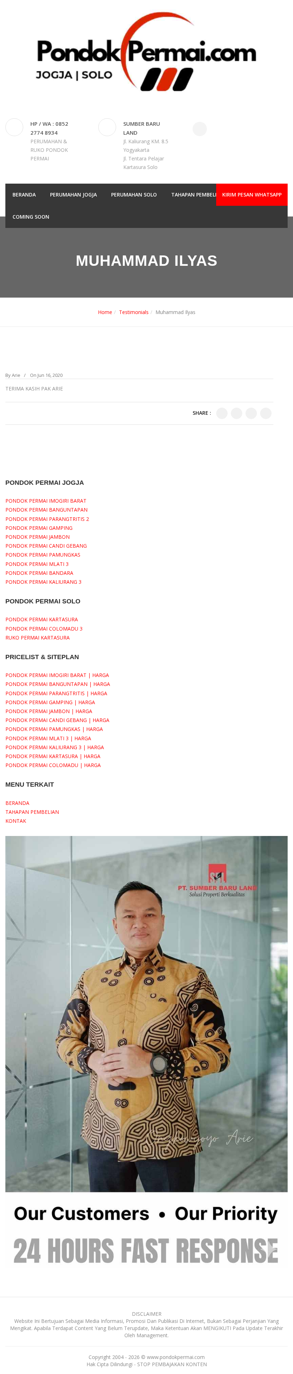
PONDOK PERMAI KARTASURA (41, 619)
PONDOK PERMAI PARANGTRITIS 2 (47, 519)
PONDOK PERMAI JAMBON (37, 536)
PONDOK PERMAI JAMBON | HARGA (48, 711)
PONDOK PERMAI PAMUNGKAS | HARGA (54, 729)
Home (105, 312)
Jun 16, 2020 (50, 375)
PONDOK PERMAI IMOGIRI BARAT (45, 500)
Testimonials (134, 312)
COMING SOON (31, 216)
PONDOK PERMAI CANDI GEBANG (46, 545)
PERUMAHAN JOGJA (73, 194)
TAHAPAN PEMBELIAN (197, 194)
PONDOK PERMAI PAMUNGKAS (42, 554)
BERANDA (24, 194)
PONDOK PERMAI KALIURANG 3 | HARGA (54, 747)
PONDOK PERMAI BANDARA (39, 572)
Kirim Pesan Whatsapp (252, 194)
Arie (16, 375)
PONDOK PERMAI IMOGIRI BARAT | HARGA (57, 675)
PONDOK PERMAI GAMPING (39, 527)
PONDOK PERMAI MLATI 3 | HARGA (48, 738)
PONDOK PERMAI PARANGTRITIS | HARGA (56, 693)
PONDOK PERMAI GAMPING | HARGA (50, 702)
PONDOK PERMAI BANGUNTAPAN (46, 509)
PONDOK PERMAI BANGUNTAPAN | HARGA (57, 684)
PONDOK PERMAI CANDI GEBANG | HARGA (57, 720)
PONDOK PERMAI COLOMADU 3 (44, 628)
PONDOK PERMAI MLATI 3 (37, 564)
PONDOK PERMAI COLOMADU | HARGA (53, 765)
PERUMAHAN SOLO (134, 194)
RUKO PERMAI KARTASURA (37, 637)
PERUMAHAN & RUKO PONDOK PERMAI (49, 150)
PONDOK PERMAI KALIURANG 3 (43, 581)
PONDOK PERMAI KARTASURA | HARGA (52, 756)
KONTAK (15, 820)
